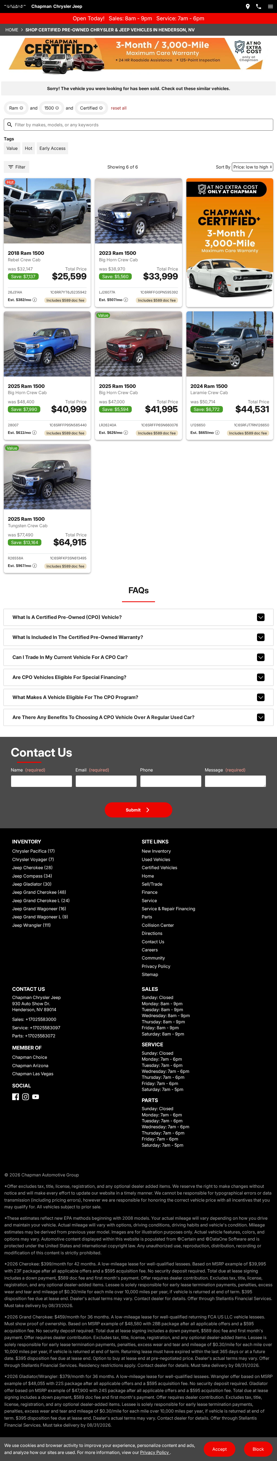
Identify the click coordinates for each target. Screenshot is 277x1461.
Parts (147, 916)
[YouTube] (35, 1096)
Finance (149, 892)
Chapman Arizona (30, 1065)
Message (225, 770)
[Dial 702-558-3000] (258, 6)
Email (92, 770)
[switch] (270, 6)
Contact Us (153, 941)
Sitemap (150, 974)
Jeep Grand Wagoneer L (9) (40, 916)
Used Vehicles (156, 859)
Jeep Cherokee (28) (32, 867)
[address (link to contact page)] (247, 6)
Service (149, 900)
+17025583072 (40, 1035)
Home (11, 29)
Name (28, 770)
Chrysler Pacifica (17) (33, 851)
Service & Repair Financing (168, 908)
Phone (146, 770)
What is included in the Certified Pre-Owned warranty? (77, 637)
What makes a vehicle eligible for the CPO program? (75, 697)
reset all (119, 108)
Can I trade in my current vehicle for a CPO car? (70, 657)
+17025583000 (40, 1019)
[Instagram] (25, 1096)
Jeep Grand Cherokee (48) (39, 892)
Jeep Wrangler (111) (31, 925)
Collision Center (158, 925)
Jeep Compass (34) (32, 876)
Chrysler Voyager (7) (33, 859)
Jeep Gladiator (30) (32, 884)
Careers (150, 949)
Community (153, 958)
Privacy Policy (156, 966)
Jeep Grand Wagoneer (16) (39, 908)
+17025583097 (45, 1027)
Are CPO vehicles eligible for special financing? (69, 677)
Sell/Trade (152, 884)
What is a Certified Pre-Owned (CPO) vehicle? (67, 617)
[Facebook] (15, 1096)
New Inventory (156, 851)
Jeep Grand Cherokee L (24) (41, 900)
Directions (152, 933)
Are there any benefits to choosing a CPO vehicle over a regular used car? (103, 717)
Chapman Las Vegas (32, 1073)
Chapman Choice (29, 1057)
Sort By (223, 167)
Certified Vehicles (159, 867)
